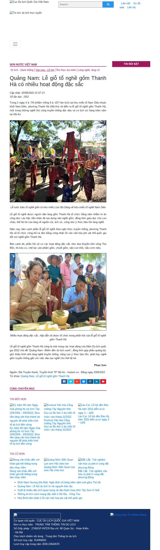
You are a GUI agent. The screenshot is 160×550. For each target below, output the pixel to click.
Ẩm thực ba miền (66, 70)
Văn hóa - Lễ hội (45, 70)
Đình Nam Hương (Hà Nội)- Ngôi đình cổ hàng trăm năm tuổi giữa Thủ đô (59, 482)
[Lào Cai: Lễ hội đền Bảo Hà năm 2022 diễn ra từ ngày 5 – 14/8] (93, 408)
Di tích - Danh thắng (22, 70)
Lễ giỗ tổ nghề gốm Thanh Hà (52, 376)
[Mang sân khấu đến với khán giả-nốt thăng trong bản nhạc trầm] (25, 463)
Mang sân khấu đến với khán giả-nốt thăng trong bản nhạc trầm (23, 474)
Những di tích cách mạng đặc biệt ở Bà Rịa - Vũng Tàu (49, 494)
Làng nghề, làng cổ (89, 70)
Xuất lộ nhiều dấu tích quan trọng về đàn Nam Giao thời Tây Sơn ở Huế (58, 490)
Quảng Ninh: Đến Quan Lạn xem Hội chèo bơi (59, 469)
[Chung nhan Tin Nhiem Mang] (128, 515)
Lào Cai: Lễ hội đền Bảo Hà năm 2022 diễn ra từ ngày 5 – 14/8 (93, 419)
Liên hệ (131, 7)
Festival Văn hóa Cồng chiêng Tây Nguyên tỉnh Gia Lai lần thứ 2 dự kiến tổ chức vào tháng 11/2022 (59, 425)
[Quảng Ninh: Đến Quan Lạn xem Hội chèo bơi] (59, 461)
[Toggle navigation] (15, 44)
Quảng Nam (27, 376)
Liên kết (125, 3)
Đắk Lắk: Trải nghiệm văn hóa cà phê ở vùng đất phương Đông (92, 474)
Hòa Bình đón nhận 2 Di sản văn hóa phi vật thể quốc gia (50, 498)
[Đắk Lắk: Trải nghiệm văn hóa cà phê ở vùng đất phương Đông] (93, 463)
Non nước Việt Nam (23, 64)
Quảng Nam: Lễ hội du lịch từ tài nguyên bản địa (45, 486)
